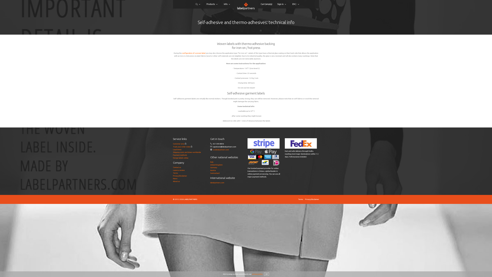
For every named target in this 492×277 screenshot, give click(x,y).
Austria (213, 170)
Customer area (178, 144)
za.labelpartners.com (221, 150)
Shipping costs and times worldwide (187, 152)
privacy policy (257, 274)
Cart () (266, 4)
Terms (175, 173)
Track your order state (181, 147)
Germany (213, 167)
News (175, 178)
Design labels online (180, 158)
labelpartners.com (217, 183)
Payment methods (180, 155)
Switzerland (214, 173)
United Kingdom (216, 165)
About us (176, 181)
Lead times (177, 150)
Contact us (177, 167)
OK (266, 274)
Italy (211, 162)
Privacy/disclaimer (180, 176)
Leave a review (179, 170)
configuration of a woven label (193, 53)
